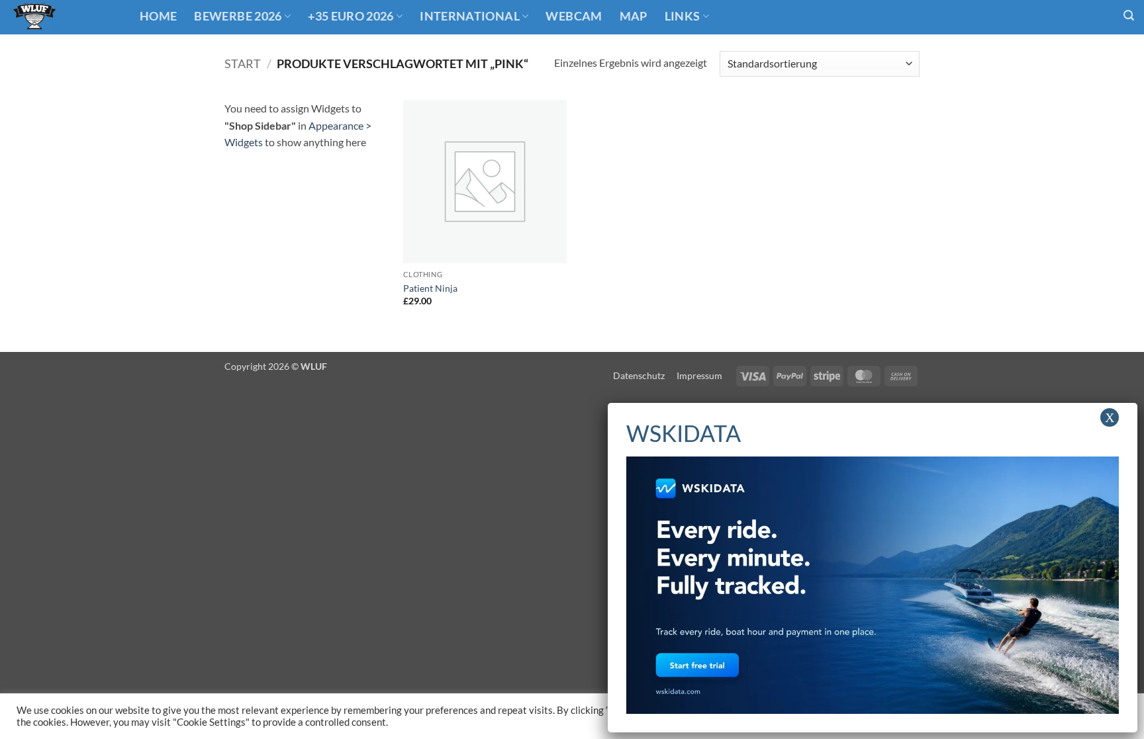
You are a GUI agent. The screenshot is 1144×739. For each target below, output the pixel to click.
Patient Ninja (430, 288)
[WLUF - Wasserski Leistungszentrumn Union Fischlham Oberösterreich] (65, 17)
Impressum (699, 375)
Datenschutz (639, 375)
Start (242, 63)
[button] (1128, 15)
